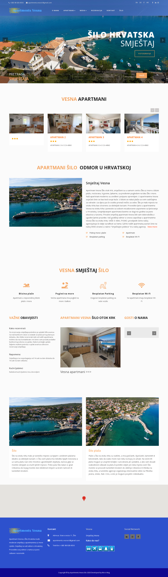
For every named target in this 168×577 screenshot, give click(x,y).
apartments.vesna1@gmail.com (40, 3)
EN (137, 2)
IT (144, 2)
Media (82, 10)
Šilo (14, 450)
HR (147, 2)
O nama (55, 10)
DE (140, 2)
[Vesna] (26, 10)
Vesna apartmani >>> (75, 372)
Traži (141, 75)
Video (24, 56)
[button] (109, 76)
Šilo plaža (95, 450)
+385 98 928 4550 (16, 3)
